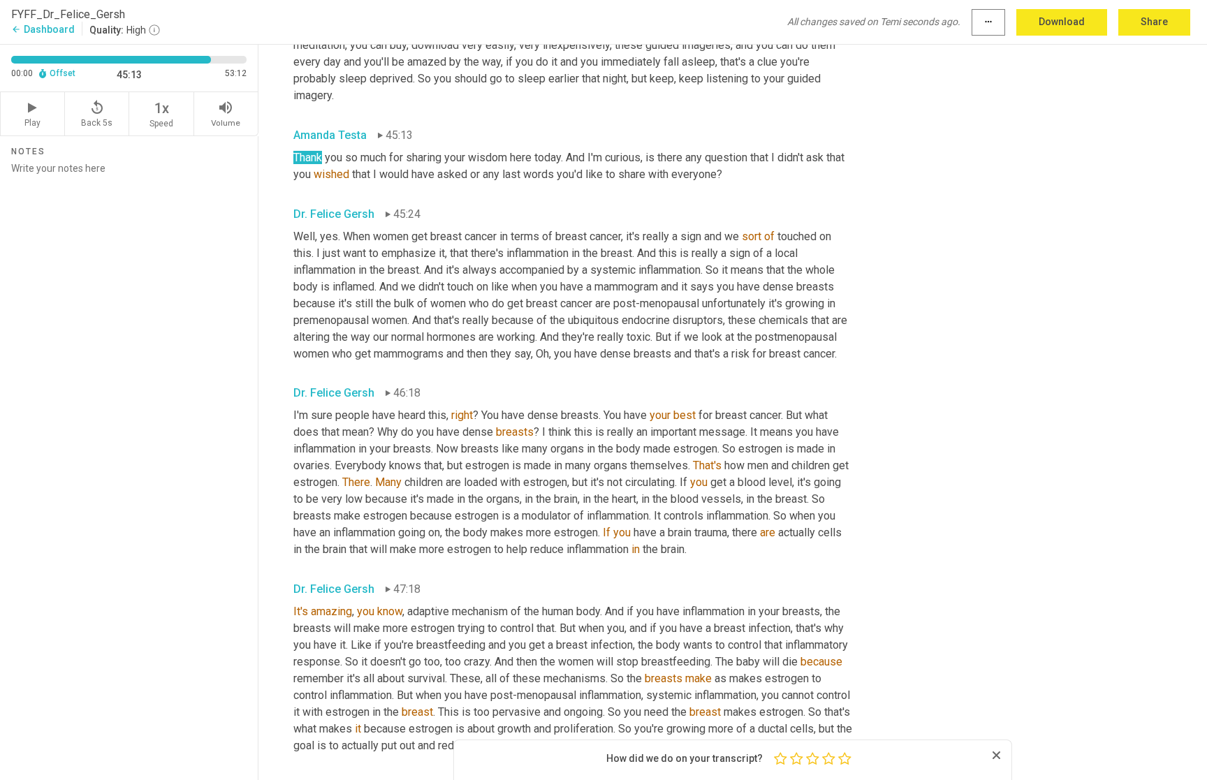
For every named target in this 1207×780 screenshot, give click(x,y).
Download (1062, 21)
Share (1154, 21)
